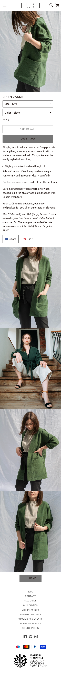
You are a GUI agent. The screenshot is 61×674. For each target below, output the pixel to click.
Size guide (30, 601)
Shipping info (30, 610)
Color (8, 112)
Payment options (30, 614)
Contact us (9, 182)
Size (7, 103)
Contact (30, 596)
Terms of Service (30, 623)
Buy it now (28, 138)
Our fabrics (30, 605)
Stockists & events (30, 619)
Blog (30, 592)
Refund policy (30, 628)
